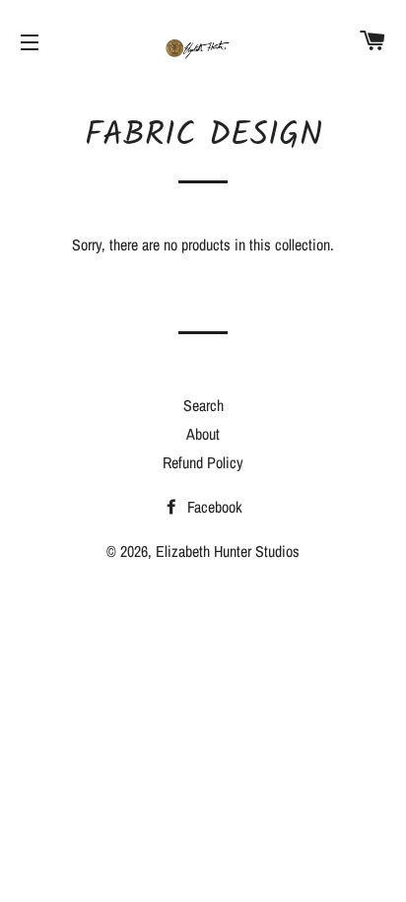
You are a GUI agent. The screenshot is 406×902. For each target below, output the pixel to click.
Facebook (212, 507)
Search (203, 405)
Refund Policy (203, 462)
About (203, 434)
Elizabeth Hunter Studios (228, 551)
